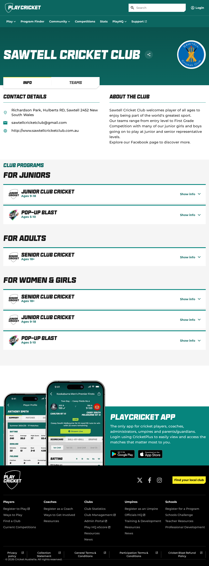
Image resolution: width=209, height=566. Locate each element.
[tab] (27, 82)
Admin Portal (95, 521)
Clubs (88, 502)
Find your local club (189, 480)
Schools (171, 502)
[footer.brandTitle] (12, 488)
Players (8, 502)
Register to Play (16, 509)
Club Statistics (95, 509)
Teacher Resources (179, 521)
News (88, 539)
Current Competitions (19, 527)
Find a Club (11, 521)
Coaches (50, 502)
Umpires (131, 502)
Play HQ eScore (97, 527)
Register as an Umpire (141, 509)
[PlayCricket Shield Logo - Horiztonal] (23, 8)
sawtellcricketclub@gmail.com (39, 122)
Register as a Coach (58, 509)
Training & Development (143, 521)
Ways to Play (12, 515)
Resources (51, 521)
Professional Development (185, 527)
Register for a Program (182, 509)
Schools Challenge (179, 515)
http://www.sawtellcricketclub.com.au (45, 130)
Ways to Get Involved (59, 515)
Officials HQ (135, 515)
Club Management (100, 515)
